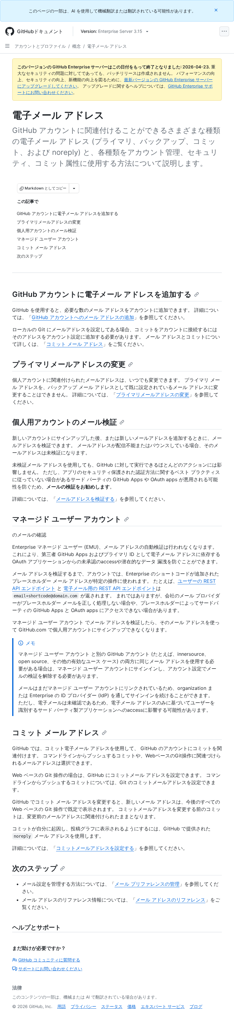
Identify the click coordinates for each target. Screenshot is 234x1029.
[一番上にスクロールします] (220, 1016)
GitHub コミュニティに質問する (49, 959)
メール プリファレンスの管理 (147, 884)
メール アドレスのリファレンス (170, 900)
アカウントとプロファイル (40, 46)
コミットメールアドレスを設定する (95, 848)
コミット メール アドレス (74, 344)
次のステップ (35, 868)
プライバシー (83, 1006)
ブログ (196, 1006)
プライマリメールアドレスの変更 (69, 364)
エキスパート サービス (163, 1006)
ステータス (111, 1006)
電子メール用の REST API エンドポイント (109, 588)
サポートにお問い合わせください (50, 968)
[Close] (217, 9)
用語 (61, 1006)
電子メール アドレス (107, 46)
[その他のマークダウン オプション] (74, 188)
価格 (131, 1006)
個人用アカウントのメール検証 (64, 422)
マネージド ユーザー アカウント (67, 519)
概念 (76, 46)
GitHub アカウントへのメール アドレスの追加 (83, 317)
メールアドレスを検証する (85, 499)
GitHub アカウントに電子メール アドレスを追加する (102, 294)
